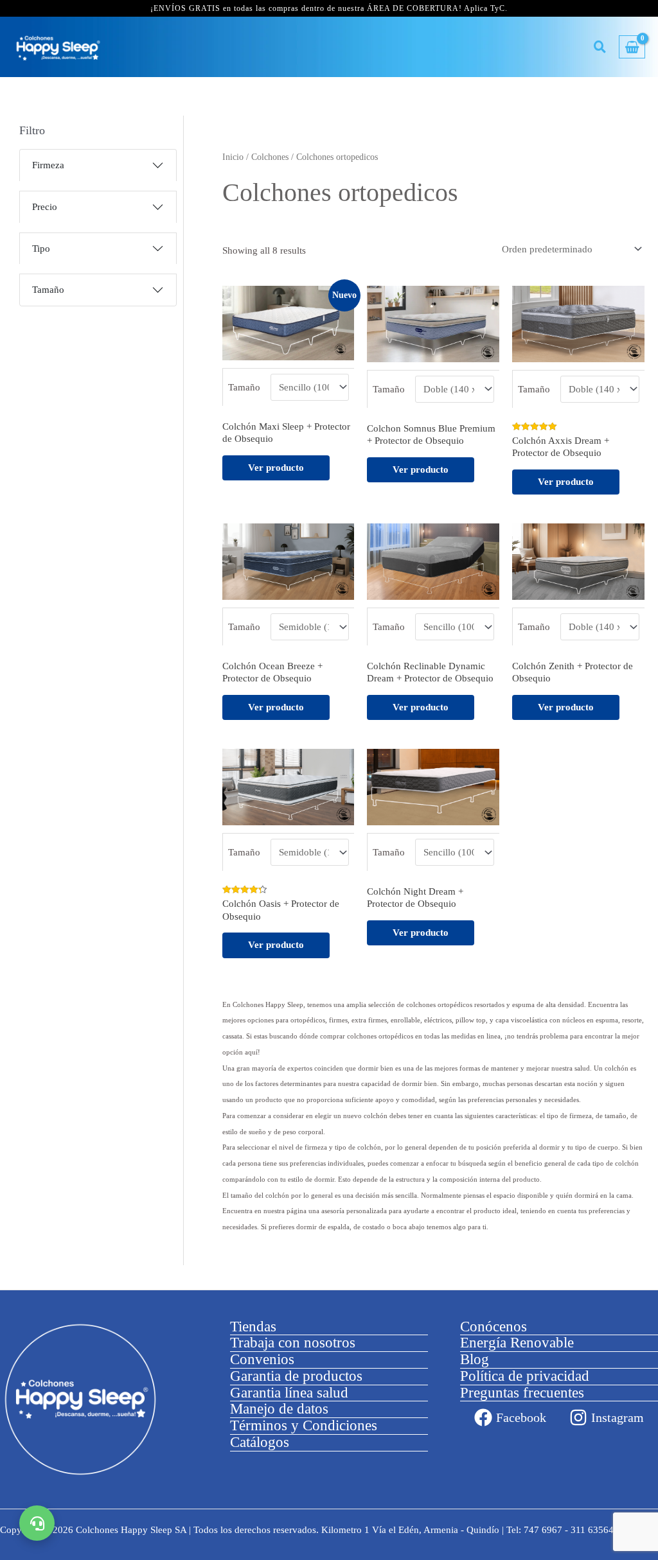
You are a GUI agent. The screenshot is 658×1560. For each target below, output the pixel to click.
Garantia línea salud (289, 1393)
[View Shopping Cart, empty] (632, 47)
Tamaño (48, 290)
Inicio (233, 157)
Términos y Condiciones (303, 1425)
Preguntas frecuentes (522, 1393)
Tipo (41, 248)
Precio (44, 207)
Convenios (262, 1359)
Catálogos (259, 1442)
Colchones (270, 157)
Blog (474, 1359)
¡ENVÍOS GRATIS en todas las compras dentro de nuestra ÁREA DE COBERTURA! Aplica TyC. (329, 8)
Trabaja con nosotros (292, 1343)
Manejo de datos (279, 1409)
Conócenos (493, 1327)
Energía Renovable (517, 1343)
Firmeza (48, 165)
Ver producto (276, 467)
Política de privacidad (524, 1376)
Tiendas (253, 1327)
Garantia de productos (296, 1376)
